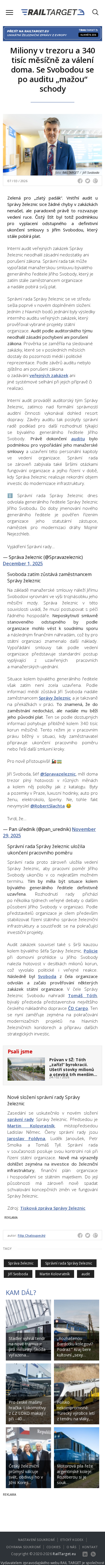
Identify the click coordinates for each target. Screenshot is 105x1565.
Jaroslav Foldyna (26, 1138)
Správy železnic (55, 698)
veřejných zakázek (48, 375)
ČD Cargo (78, 1008)
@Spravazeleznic (58, 774)
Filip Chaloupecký (32, 1235)
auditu (78, 438)
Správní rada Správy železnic (68, 1263)
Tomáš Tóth (82, 995)
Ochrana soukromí (23, 1547)
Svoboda (47, 976)
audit (85, 1273)
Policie (91, 951)
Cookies (53, 1547)
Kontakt (90, 1547)
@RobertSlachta (47, 806)
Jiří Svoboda (18, 1273)
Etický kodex (71, 1539)
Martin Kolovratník (31, 1126)
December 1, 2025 (23, 563)
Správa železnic (21, 1263)
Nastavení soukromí (36, 1539)
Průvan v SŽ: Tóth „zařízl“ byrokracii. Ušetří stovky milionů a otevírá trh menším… (73, 1067)
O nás (71, 1547)
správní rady (20, 1119)
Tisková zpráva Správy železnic (52, 1208)
